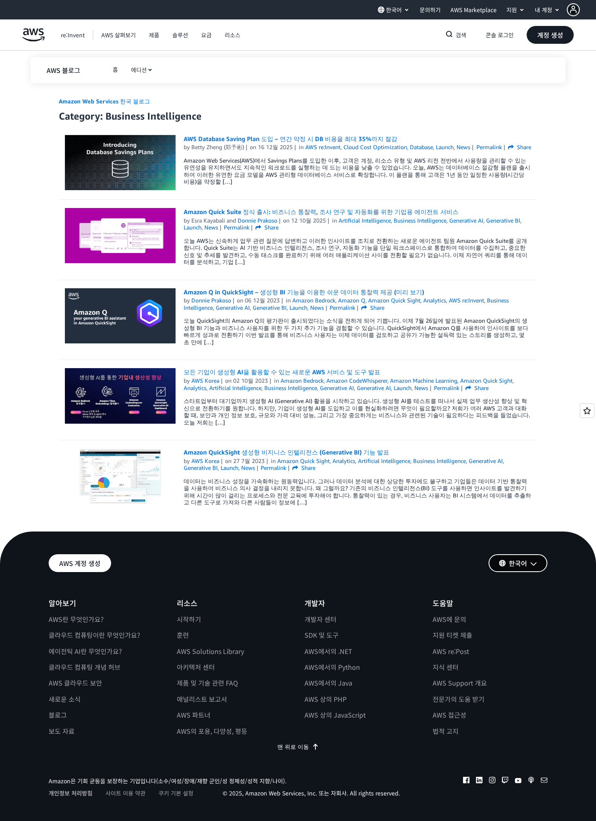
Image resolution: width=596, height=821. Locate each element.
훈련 (183, 635)
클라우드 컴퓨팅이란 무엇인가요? (94, 635)
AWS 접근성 (449, 715)
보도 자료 (62, 731)
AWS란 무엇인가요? (76, 619)
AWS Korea (205, 380)
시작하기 (189, 619)
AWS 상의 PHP (325, 699)
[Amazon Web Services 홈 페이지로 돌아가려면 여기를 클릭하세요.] (33, 39)
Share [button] (523, 147)
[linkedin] (479, 781)
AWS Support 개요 (460, 683)
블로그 (58, 715)
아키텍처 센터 (196, 667)
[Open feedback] (587, 410)
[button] (581, 9)
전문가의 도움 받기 (459, 699)
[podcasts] (531, 781)
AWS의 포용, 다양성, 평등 (212, 731)
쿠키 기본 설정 (176, 793)
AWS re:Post (451, 651)
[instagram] (492, 781)
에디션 (139, 70)
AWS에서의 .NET (328, 651)
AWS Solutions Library (210, 651)
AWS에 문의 (449, 619)
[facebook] (466, 781)
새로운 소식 (65, 699)
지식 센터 (446, 667)
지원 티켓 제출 (452, 635)
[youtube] (518, 781)
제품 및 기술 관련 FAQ (207, 683)
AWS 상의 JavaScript (335, 715)
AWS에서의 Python (332, 667)
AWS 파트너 (193, 715)
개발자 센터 (320, 619)
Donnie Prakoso (257, 220)
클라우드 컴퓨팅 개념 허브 (84, 667)
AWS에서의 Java (328, 683)
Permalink (489, 147)
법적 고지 (446, 731)
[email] (544, 781)
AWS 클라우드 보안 (75, 683)
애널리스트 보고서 (202, 699)
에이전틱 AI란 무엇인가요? (85, 651)
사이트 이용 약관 (125, 793)
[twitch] (505, 781)
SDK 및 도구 (321, 635)
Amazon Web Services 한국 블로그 (104, 101)
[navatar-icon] (573, 9)
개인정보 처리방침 (70, 793)
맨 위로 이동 (293, 746)
